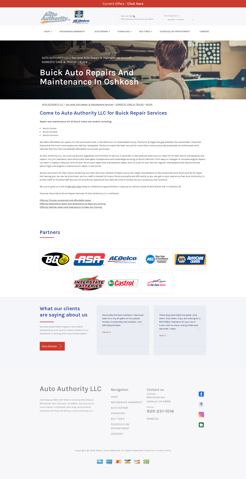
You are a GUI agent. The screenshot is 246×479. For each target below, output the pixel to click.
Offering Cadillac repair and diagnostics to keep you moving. (71, 207)
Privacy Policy (163, 450)
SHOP (47, 31)
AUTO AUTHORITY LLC (55, 57)
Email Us (153, 418)
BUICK (84, 62)
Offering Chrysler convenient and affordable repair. (65, 200)
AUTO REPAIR (101, 31)
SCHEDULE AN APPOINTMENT (175, 31)
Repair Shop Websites (108, 450)
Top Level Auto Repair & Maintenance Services (102, 57)
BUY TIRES (144, 31)
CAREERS (204, 31)
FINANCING (124, 31)
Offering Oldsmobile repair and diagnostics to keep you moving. (73, 203)
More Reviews (50, 346)
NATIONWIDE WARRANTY (72, 31)
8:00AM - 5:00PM (176, 19)
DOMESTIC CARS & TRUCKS (59, 62)
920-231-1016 (127, 16)
